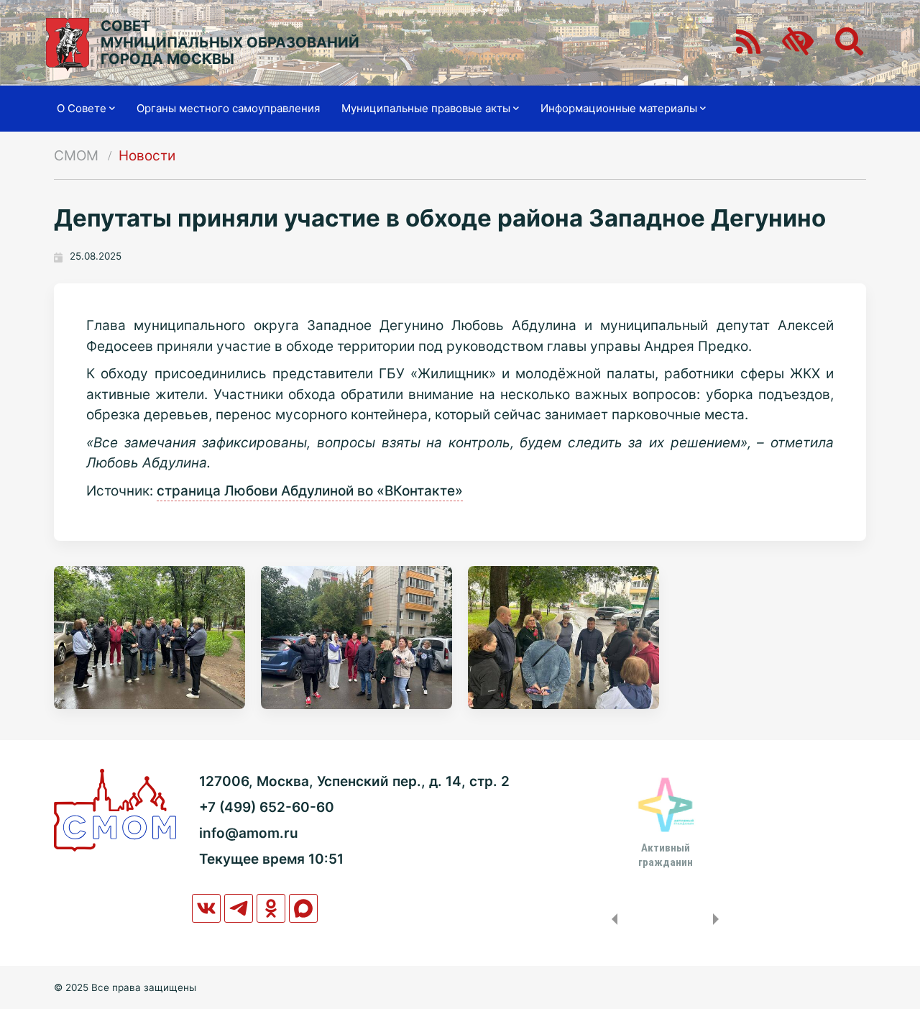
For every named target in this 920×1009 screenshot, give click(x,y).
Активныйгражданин (665, 855)
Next (718, 919)
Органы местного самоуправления (228, 108)
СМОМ (76, 155)
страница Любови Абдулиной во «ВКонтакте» (310, 491)
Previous (611, 919)
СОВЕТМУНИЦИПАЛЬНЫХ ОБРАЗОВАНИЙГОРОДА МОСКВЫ (230, 43)
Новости (147, 155)
